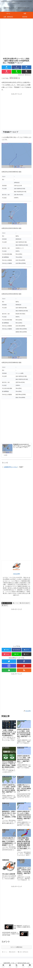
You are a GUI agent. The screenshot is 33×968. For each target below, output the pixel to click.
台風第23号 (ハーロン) (11, 467)
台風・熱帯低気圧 (7, 603)
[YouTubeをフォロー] (24, 666)
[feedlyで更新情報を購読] (9, 670)
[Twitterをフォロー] (9, 661)
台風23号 (5, 605)
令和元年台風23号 (25, 603)
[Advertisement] (16, 38)
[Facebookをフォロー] (24, 661)
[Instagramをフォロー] (9, 666)
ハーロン (17, 603)
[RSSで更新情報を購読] (24, 670)
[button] (26, 72)
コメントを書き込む (16, 947)
